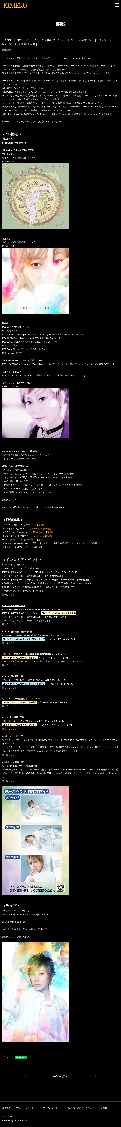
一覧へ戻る (60, 1076)
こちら (11, 386)
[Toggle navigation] (117, 5)
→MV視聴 (25, 327)
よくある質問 (101, 1108)
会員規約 (6, 1108)
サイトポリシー (32, 1108)
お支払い (18, 1108)
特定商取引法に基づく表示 (79, 1108)
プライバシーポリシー (53, 1108)
